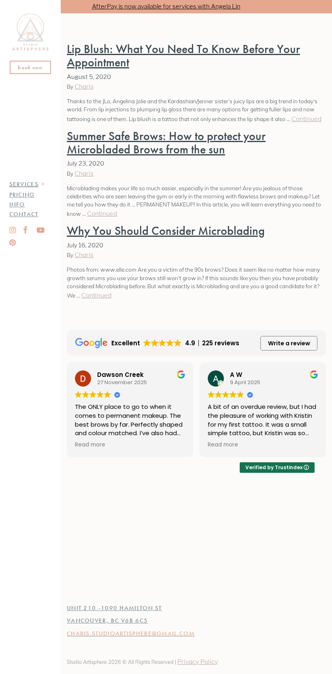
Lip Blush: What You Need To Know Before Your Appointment (183, 55)
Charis (84, 86)
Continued (306, 119)
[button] (43, 184)
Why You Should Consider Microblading (166, 230)
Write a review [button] (289, 343)
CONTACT (23, 214)
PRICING (22, 195)
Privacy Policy (197, 661)
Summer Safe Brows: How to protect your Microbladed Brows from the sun (166, 142)
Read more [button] (90, 445)
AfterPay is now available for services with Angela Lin (166, 6)
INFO (17, 204)
